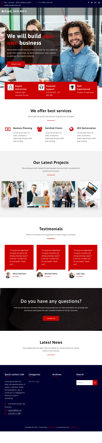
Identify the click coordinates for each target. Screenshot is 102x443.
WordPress (52, 427)
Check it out (16, 68)
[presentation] (2, 48)
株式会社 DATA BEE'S (14, 11)
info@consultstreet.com (12, 5)
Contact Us (51, 318)
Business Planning (22, 128)
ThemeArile (73, 427)
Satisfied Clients (53, 128)
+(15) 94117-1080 (14, 413)
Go (95, 383)
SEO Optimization (86, 128)
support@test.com (15, 410)
